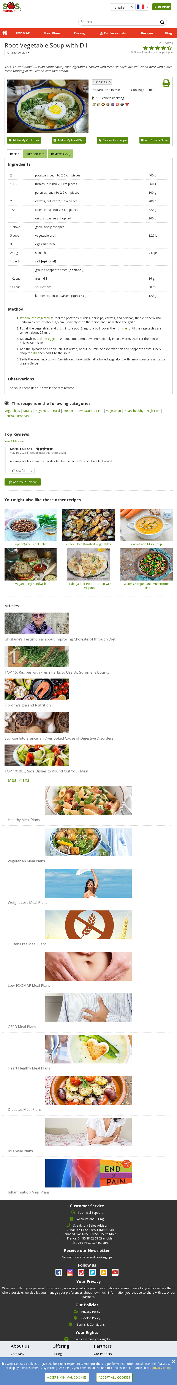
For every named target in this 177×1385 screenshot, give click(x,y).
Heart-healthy (134, 411)
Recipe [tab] (14, 154)
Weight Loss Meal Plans (27, 902)
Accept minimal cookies (67, 1377)
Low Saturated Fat (90, 411)
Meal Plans (52, 33)
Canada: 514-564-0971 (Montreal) (90, 1230)
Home (4, 33)
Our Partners (103, 1354)
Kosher (68, 411)
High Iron (153, 411)
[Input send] (162, 22)
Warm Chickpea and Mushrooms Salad (146, 586)
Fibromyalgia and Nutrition (28, 705)
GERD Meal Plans (22, 1026)
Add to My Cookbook (26, 140)
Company (17, 1354)
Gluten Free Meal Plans (27, 943)
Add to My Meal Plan (71, 140)
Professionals (114, 33)
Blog (168, 33)
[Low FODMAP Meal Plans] (88, 964)
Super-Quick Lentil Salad (30, 544)
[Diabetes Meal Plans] (88, 1088)
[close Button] (173, 1361)
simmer (122, 328)
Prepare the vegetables (36, 318)
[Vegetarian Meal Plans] (88, 839)
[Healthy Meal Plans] (88, 800)
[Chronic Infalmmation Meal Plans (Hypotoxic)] (88, 1170)
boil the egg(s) (47, 339)
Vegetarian (114, 411)
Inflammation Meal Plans (29, 1192)
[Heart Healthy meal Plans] (88, 1046)
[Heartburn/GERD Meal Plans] (88, 1005)
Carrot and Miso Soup (146, 544)
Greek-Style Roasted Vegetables (88, 544)
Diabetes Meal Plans (24, 1109)
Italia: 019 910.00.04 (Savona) (90, 1243)
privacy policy (161, 1368)
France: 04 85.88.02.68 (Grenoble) (90, 1238)
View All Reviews (14, 441)
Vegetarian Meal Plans (26, 860)
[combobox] (18, 52)
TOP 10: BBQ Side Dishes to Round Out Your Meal (46, 771)
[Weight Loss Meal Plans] (88, 881)
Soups (28, 411)
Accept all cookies (114, 1377)
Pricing (79, 33)
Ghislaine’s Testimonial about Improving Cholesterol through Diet (60, 639)
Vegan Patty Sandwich (30, 584)
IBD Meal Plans (20, 1150)
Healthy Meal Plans (24, 819)
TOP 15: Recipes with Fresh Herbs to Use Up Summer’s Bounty (57, 672)
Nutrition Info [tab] (35, 154)
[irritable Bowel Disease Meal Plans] (88, 1129)
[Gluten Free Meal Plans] (88, 922)
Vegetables (13, 411)
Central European (17, 416)
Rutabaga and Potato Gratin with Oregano (89, 586)
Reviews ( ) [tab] (60, 154)
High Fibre (42, 411)
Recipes (147, 33)
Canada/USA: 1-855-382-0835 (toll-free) (90, 1234)
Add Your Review (24, 482)
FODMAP (23, 33)
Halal (57, 411)
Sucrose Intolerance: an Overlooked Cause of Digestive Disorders (59, 738)
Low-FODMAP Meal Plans (29, 985)
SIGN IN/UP (162, 7)
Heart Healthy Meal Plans (29, 1068)
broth (60, 328)
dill (35, 353)
